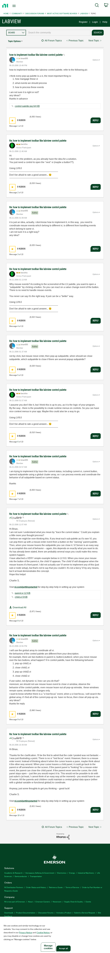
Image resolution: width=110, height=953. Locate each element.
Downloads (8, 912)
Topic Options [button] (14, 41)
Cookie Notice (43, 932)
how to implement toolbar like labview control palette (36, 54)
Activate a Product (63, 912)
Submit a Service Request (84, 912)
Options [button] (96, 60)
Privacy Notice (25, 932)
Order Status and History (36, 887)
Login (95, 22)
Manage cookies (48, 947)
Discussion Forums (34, 13)
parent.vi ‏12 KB (22, 593)
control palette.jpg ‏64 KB (27, 106)
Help (104, 22)
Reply (96, 120)
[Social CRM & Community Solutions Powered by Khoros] (63, 836)
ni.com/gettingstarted (25, 587)
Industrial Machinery (86, 872)
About (30, 901)
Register (83, 22)
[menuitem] (97, 5)
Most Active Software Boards (62, 13)
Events (88, 901)
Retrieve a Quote (56, 887)
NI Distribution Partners (13, 887)
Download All (19, 607)
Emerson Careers (43, 901)
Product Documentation (25, 912)
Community (17, 13)
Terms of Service (72, 887)
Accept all (63, 948)
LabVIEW (84, 13)
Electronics (61, 872)
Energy (72, 872)
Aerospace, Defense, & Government (39, 872)
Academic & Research (13, 872)
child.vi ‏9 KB (21, 597)
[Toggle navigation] (17, 6)
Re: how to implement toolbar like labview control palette (37, 140)
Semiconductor (21, 876)
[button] (12, 121)
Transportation (36, 876)
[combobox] (58, 32)
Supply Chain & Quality (73, 901)
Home (6, 13)
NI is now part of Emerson (14, 901)
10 (18, 815)
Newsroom (57, 901)
